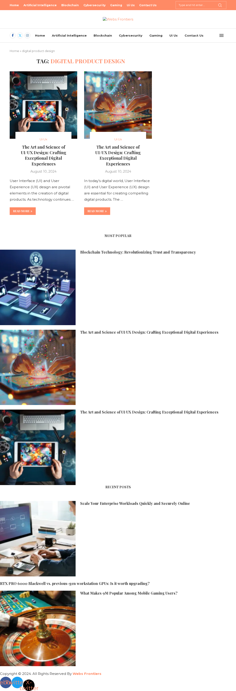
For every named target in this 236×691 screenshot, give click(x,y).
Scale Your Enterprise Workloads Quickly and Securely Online (135, 503)
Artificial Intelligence (40, 5)
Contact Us (147, 5)
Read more (21, 211)
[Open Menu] (221, 35)
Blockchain (70, 5)
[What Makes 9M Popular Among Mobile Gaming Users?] (38, 628)
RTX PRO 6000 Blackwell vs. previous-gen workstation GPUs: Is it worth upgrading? (75, 583)
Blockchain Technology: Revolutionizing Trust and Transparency (138, 252)
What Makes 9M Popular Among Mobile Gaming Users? (128, 593)
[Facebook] (13, 35)
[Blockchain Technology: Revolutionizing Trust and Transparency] (38, 287)
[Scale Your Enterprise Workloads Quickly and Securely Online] (38, 538)
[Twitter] (20, 35)
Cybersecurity (94, 5)
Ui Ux (131, 5)
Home (14, 5)
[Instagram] (27, 35)
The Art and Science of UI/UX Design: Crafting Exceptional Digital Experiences (43, 155)
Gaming (116, 5)
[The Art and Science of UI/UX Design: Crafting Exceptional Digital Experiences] (43, 105)
